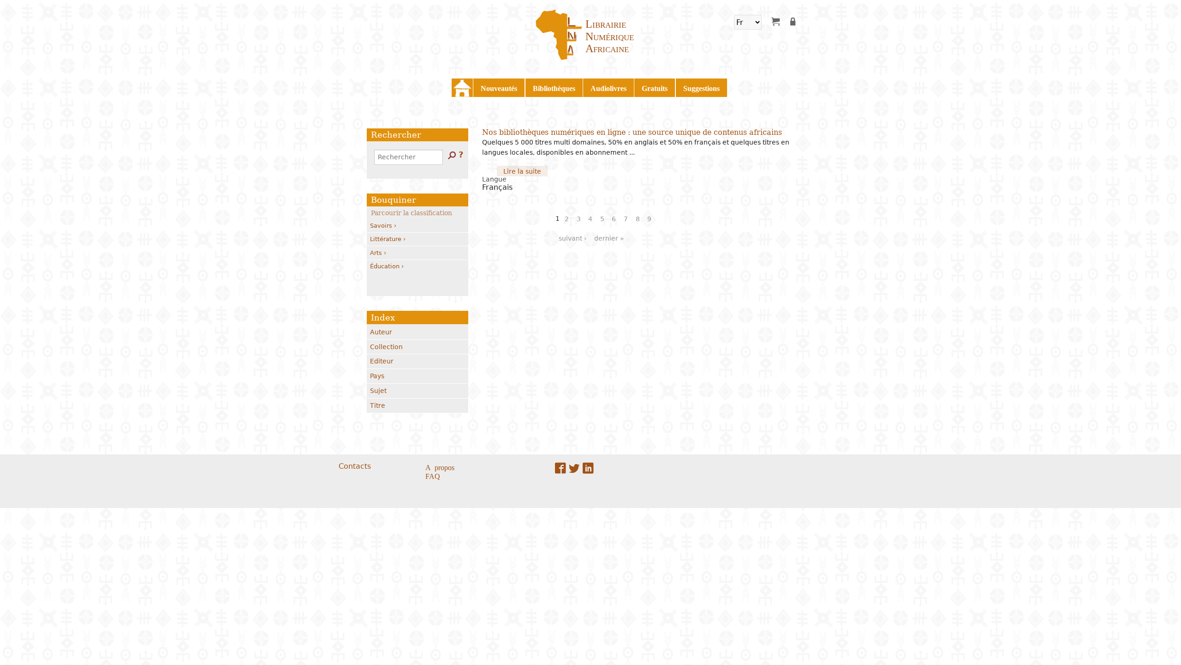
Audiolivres (608, 87)
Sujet (378, 390)
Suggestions (701, 87)
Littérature (385, 239)
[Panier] (775, 21)
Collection (386, 347)
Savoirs (381, 225)
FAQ (432, 475)
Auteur (381, 332)
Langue (494, 179)
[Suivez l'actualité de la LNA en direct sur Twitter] (574, 468)
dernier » (609, 238)
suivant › (573, 238)
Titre (377, 405)
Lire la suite (525, 171)
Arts (376, 252)
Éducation (385, 266)
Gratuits (655, 87)
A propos (439, 467)
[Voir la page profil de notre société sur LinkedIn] (588, 468)
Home (462, 88)
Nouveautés (499, 87)
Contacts (355, 466)
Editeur (382, 361)
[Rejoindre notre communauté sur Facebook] (560, 468)
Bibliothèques (554, 87)
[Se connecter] (794, 21)
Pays (377, 376)
